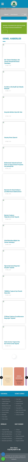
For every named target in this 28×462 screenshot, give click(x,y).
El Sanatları (18, 432)
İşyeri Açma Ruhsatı (21, 410)
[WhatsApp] (3, 459)
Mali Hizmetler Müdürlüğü (7, 434)
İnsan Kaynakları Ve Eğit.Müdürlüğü (7, 436)
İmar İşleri (18, 399)
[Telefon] (3, 454)
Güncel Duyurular (6, 408)
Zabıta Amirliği (5, 429)
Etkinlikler (4, 414)
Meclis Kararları (6, 399)
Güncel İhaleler (5, 410)
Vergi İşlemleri (19, 408)
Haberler (6, 14)
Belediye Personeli (6, 405)
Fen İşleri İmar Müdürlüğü (7, 438)
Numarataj (18, 405)
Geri (25, 14)
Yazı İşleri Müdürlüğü (7, 432)
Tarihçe (18, 429)
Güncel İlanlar (5, 412)
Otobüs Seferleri (20, 414)
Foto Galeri (4, 416)
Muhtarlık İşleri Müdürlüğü (7, 440)
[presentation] (1, 377)
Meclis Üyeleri (5, 403)
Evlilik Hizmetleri (20, 412)
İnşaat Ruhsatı (19, 403)
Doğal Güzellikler (20, 440)
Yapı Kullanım (19, 401)
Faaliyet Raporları (6, 401)
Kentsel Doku (19, 438)
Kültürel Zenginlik (20, 436)
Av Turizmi (18, 434)
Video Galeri (5, 419)
